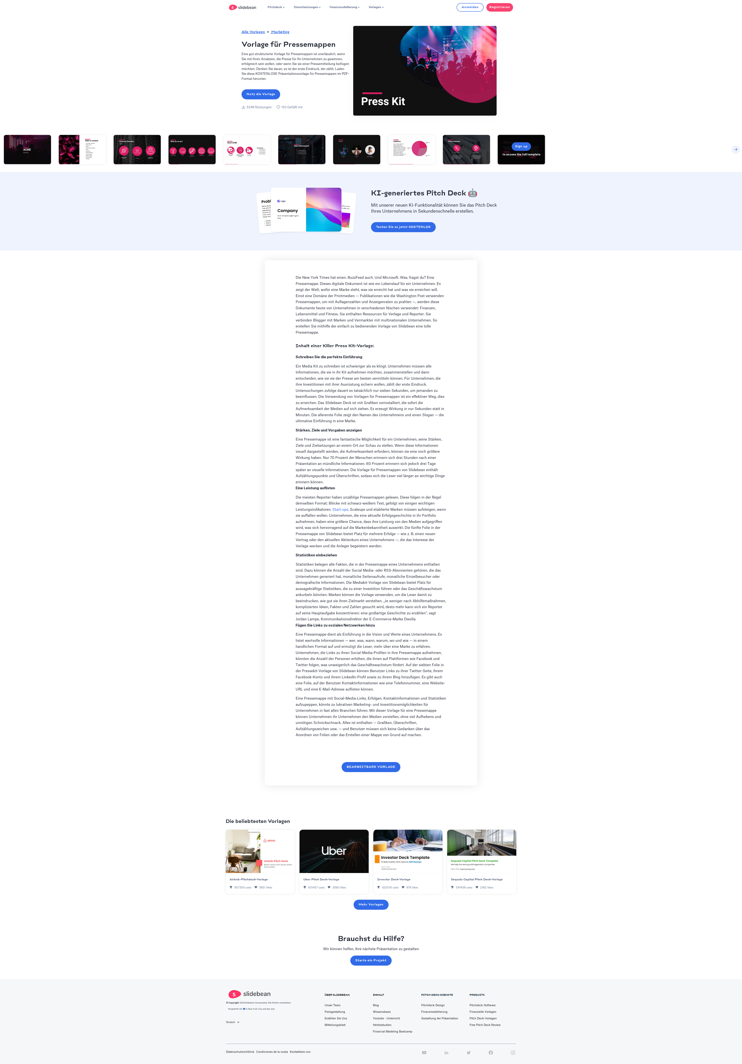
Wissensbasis (382, 1012)
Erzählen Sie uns (336, 1018)
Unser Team (332, 1005)
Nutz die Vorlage (261, 94)
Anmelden (470, 7)
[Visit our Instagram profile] (513, 1054)
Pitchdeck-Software (483, 1005)
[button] (276, 7)
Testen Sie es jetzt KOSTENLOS (403, 227)
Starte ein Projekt (371, 960)
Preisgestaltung (335, 1012)
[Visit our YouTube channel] (424, 1054)
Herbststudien (382, 1025)
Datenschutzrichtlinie (240, 1052)
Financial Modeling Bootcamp (392, 1031)
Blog (376, 1005)
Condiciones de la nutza (272, 1052)
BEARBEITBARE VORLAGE (371, 767)
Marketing (279, 32)
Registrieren (499, 7)
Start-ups (340, 509)
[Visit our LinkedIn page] (446, 1054)
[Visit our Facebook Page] (491, 1054)
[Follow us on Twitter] (468, 1054)
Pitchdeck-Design (433, 1005)
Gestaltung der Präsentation (439, 1018)
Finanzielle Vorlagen (483, 1012)
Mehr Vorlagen (371, 904)
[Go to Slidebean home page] (243, 7)
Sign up (521, 146)
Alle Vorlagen (253, 32)
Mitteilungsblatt (335, 1025)
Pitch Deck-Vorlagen (483, 1018)
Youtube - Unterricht (386, 1018)
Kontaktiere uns (300, 1052)
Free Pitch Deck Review (485, 1025)
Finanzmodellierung (434, 1012)
